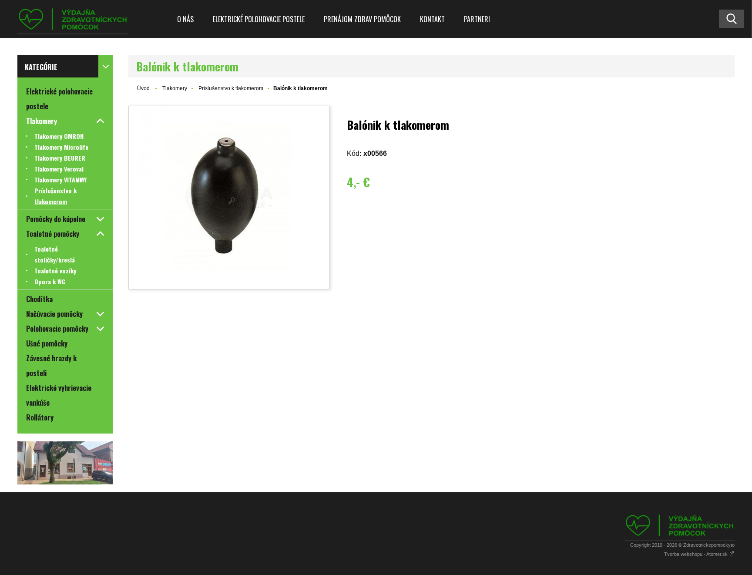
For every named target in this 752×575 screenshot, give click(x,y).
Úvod (143, 88)
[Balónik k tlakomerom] (228, 197)
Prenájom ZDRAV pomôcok (362, 19)
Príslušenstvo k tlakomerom (230, 88)
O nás (185, 19)
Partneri (477, 19)
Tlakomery (174, 88)
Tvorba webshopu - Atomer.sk (696, 554)
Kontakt (432, 19)
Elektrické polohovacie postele (259, 19)
